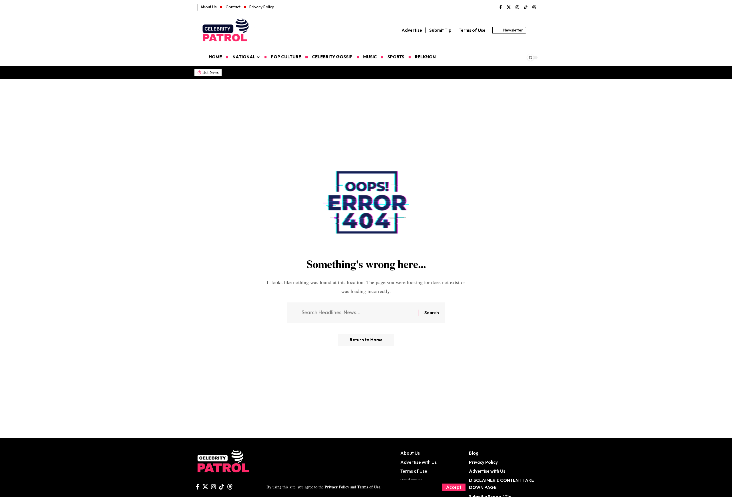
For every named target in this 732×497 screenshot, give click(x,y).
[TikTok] (525, 7)
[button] (454, 487)
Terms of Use (368, 487)
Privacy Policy (337, 487)
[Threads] (534, 7)
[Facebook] (500, 7)
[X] (508, 7)
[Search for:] (358, 312)
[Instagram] (517, 7)
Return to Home (366, 339)
